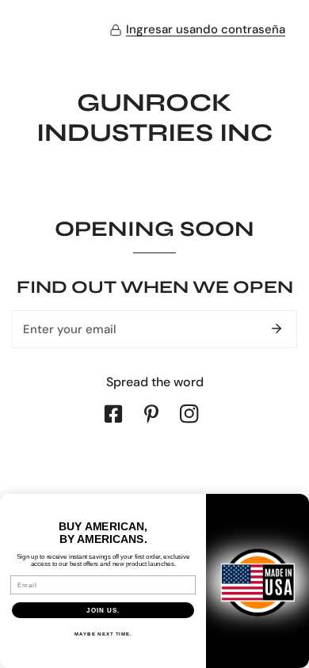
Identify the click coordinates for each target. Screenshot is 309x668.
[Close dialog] (299, 504)
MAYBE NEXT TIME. (103, 634)
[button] (197, 30)
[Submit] (277, 328)
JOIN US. (103, 610)
